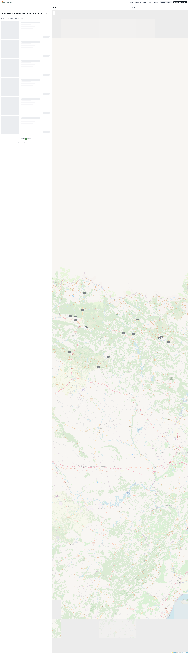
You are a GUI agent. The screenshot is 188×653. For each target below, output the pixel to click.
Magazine (155, 2)
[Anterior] (3, 31)
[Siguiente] (17, 31)
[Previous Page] (18, 432)
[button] (68, 643)
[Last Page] (36, 432)
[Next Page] (34, 432)
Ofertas (149, 2)
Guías (144, 2)
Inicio (131, 2)
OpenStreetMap (184, 652)
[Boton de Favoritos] (48, 23)
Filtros (133, 7)
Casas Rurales (138, 2)
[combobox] (88, 7)
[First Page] (16, 432)
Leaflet (174, 652)
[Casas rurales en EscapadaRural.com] (6, 2)
